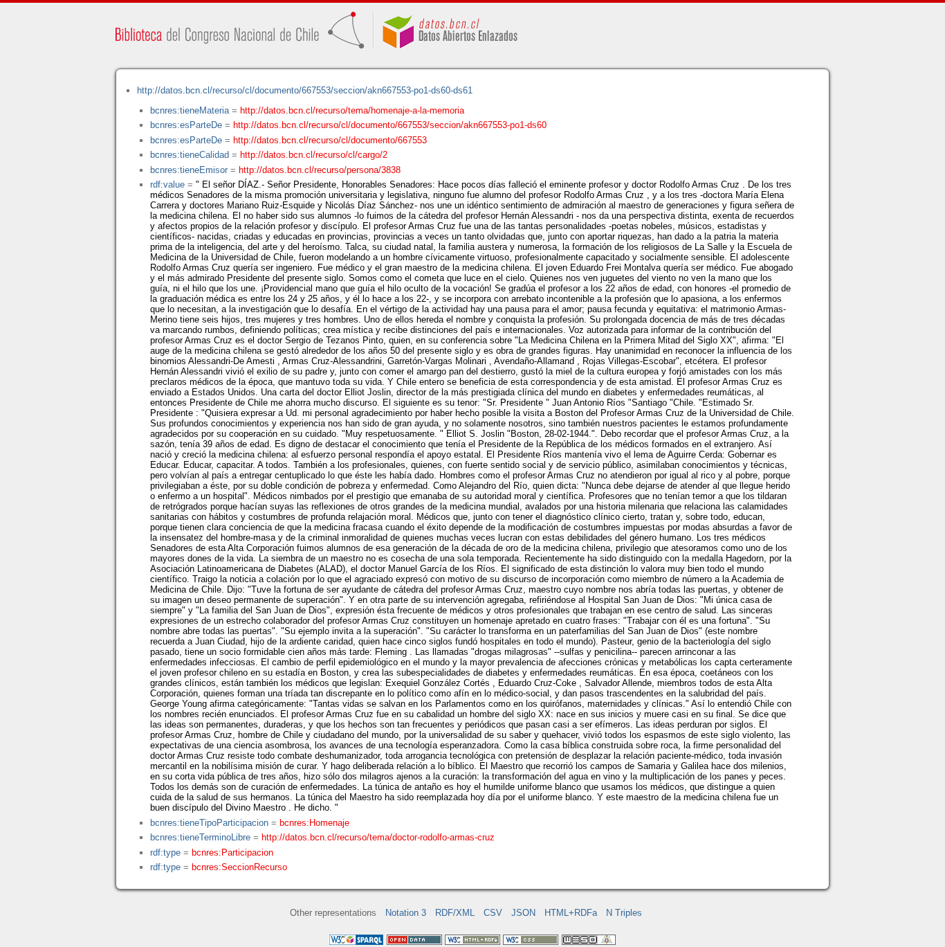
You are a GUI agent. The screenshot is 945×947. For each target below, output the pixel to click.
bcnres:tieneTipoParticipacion (209, 823)
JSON (523, 913)
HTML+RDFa (570, 913)
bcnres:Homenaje (314, 823)
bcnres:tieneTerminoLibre (200, 837)
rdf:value (167, 184)
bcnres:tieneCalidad (189, 155)
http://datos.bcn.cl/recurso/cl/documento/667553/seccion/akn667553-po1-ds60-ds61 (304, 90)
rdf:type (165, 852)
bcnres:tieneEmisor (189, 170)
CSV (493, 913)
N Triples (624, 913)
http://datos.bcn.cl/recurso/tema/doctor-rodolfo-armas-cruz (378, 837)
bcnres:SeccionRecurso (239, 867)
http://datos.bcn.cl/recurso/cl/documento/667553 (330, 140)
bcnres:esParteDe (186, 125)
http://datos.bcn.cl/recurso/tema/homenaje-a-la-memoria (352, 110)
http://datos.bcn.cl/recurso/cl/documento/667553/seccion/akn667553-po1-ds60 (390, 125)
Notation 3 (405, 913)
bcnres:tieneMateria (189, 110)
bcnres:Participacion (232, 852)
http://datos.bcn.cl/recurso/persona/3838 (320, 170)
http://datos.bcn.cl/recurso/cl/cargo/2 (313, 155)
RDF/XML (455, 913)
